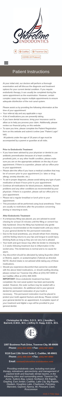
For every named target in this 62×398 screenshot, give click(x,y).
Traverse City (40, 51)
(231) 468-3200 (24, 357)
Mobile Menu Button (6, 63)
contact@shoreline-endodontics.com (34, 361)
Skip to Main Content (9, 1)
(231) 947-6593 (46, 348)
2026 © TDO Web (51, 394)
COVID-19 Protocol (31, 57)
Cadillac (25, 51)
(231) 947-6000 (24, 348)
